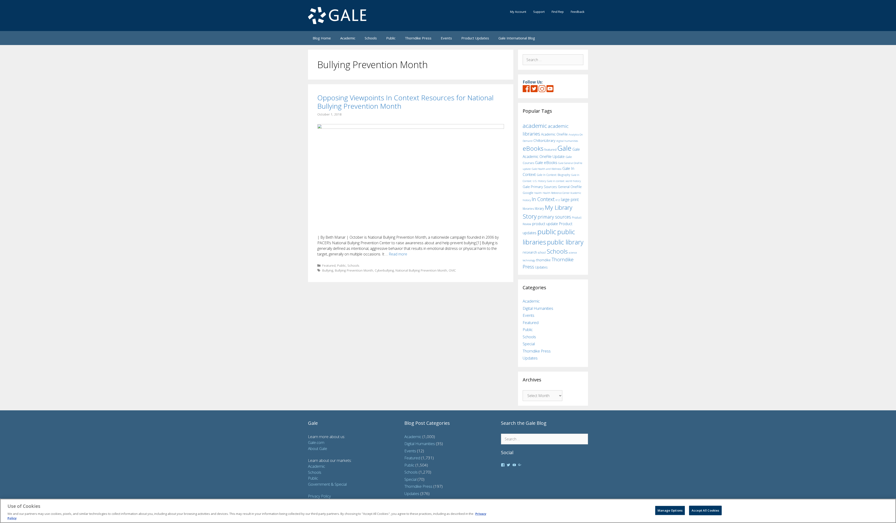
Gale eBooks (546, 162)
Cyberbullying (384, 270)
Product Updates (475, 38)
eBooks (533, 148)
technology (529, 260)
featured (550, 149)
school (542, 253)
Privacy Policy (319, 496)
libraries (528, 208)
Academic (347, 38)
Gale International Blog (516, 38)
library (539, 208)
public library (565, 242)
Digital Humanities (538, 308)
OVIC (452, 270)
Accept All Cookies (705, 510)
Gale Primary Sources (540, 186)
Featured (329, 265)
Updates (541, 267)
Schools (371, 38)
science (573, 252)
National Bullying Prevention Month (421, 270)
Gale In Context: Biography (553, 175)
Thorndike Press (418, 38)
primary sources (554, 217)
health (538, 193)
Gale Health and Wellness (546, 169)
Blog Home (322, 38)
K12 (558, 200)
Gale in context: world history (564, 181)
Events (446, 38)
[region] (448, 511)
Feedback (577, 12)
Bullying (327, 270)
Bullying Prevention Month (354, 270)
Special (529, 343)
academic (535, 125)
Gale (564, 148)
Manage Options (670, 510)
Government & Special (327, 484)
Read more (398, 254)
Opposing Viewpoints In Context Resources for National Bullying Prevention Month (405, 102)
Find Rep (558, 12)
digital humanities (567, 141)
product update (545, 223)
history (527, 200)
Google (528, 193)
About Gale (317, 448)
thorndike (543, 260)
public (546, 231)
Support (539, 12)
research (530, 252)
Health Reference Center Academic (562, 193)
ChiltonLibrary (544, 140)
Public (391, 38)
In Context (543, 199)
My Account (518, 12)
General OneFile (570, 187)
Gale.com (316, 442)
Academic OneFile (554, 134)
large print (570, 199)
